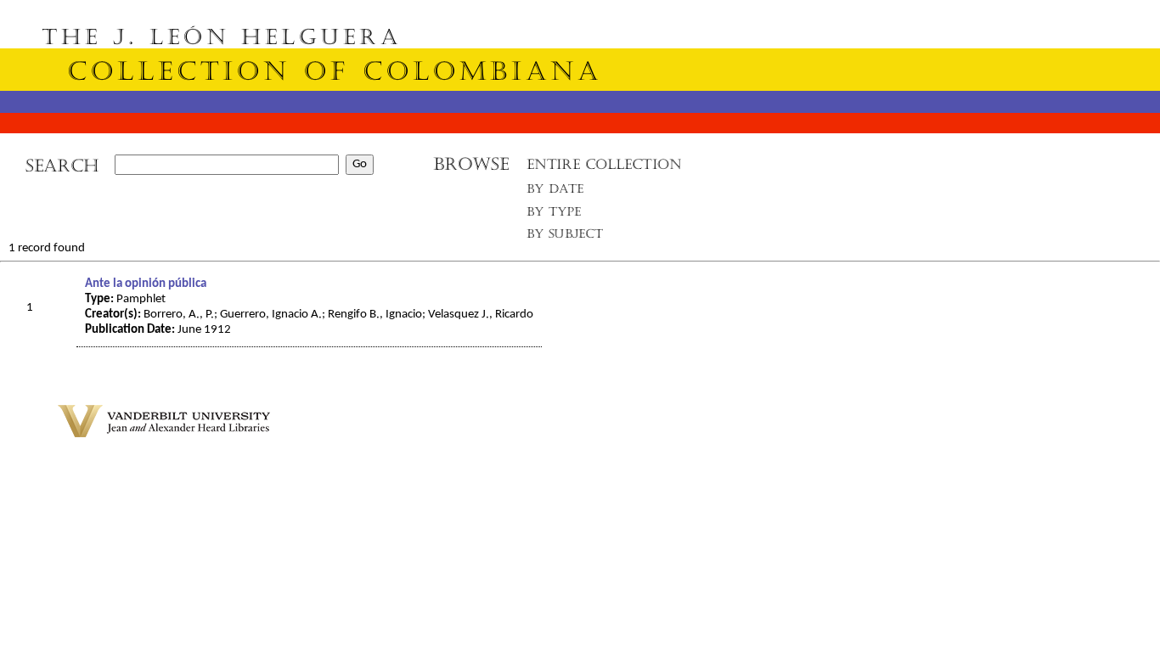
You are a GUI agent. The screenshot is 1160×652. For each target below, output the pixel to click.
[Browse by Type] (554, 214)
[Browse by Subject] (566, 237)
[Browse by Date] (560, 192)
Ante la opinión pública (145, 284)
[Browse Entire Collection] (604, 169)
